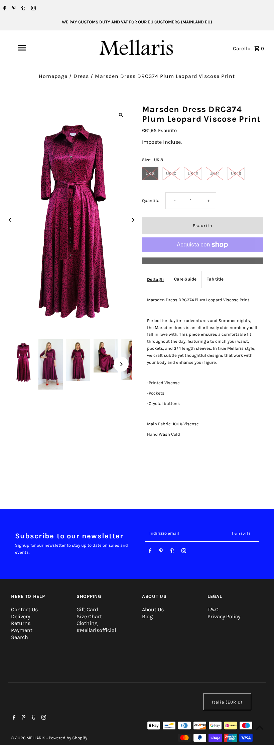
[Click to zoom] (121, 115)
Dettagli (155, 279)
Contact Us (24, 609)
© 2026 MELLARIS (28, 737)
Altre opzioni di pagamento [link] (202, 260)
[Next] (132, 219)
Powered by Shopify (68, 737)
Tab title (215, 279)
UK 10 (171, 173)
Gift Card (87, 609)
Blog (147, 616)
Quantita (150, 200)
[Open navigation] (35, 47)
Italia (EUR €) (227, 702)
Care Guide (185, 279)
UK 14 (215, 173)
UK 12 (193, 173)
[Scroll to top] (259, 727)
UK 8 (150, 173)
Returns (20, 623)
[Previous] (10, 219)
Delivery (20, 616)
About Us (153, 609)
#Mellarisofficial (96, 630)
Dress (81, 76)
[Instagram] (32, 8)
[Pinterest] (13, 8)
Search (19, 637)
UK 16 (236, 173)
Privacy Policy (224, 616)
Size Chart (89, 616)
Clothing (87, 623)
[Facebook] (4, 8)
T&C (213, 609)
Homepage (53, 76)
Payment (21, 630)
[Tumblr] (22, 8)
